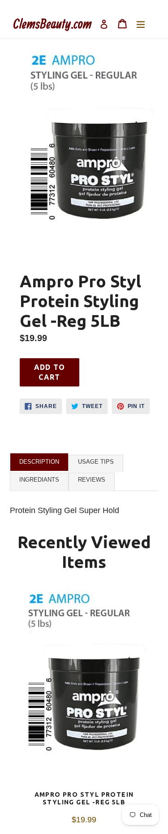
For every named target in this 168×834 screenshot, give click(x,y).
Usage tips (96, 461)
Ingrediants (39, 479)
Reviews (91, 479)
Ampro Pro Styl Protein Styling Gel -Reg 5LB (84, 798)
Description (39, 461)
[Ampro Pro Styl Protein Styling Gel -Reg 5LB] (84, 689)
